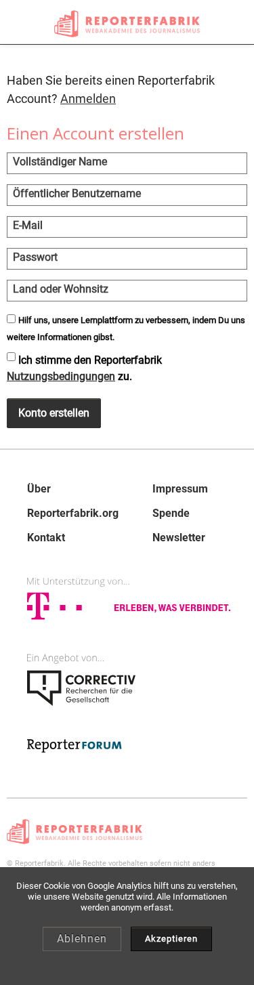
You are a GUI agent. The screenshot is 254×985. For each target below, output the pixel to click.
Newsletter (178, 537)
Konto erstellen (53, 412)
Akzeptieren (171, 939)
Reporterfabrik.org (73, 513)
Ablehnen (82, 938)
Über (39, 489)
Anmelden (88, 98)
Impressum (180, 489)
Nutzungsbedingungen (61, 376)
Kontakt (46, 537)
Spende (171, 513)
